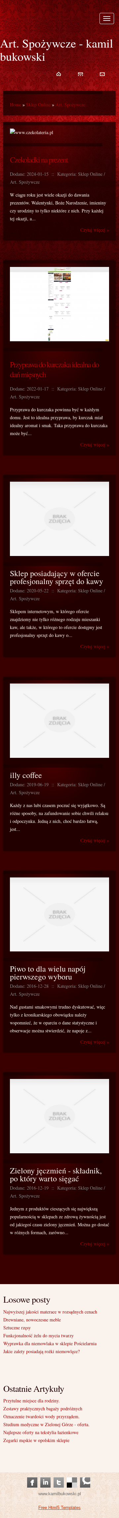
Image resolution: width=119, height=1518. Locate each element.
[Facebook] (32, 1475)
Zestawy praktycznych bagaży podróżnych (42, 1408)
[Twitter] (59, 1475)
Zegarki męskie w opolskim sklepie (36, 1440)
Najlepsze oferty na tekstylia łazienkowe (40, 1432)
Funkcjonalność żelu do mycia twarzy (38, 1335)
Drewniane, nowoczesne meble (32, 1319)
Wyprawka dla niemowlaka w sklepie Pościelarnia (50, 1343)
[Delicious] (72, 1475)
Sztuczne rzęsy (17, 1327)
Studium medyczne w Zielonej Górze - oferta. (46, 1424)
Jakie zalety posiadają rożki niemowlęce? (41, 1351)
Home (15, 104)
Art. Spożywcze (70, 104)
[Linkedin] (45, 1475)
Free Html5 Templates (59, 1507)
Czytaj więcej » (94, 230)
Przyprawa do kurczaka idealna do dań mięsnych (54, 369)
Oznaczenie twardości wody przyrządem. (41, 1416)
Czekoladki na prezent (39, 159)
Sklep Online (38, 104)
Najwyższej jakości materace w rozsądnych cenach (50, 1312)
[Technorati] (85, 1475)
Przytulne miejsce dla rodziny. (31, 1400)
